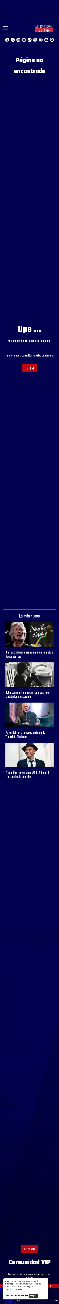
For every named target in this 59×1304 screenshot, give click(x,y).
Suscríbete (30, 1249)
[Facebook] (7, 40)
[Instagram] (18, 40)
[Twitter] (13, 40)
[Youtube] (24, 40)
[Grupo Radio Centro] (35, 40)
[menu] (5, 29)
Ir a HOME (29, 368)
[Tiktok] (29, 40)
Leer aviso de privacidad (16, 1295)
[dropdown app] (41, 40)
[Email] (46, 40)
